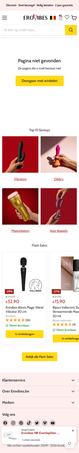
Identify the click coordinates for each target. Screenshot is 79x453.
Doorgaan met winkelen (39, 81)
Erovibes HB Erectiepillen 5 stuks (41, 433)
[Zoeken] (71, 30)
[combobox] (33, 30)
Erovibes (11, 316)
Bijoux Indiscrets (62, 320)
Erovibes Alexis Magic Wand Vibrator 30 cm (24, 309)
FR (60, 19)
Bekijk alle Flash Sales (39, 357)
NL (61, 16)
